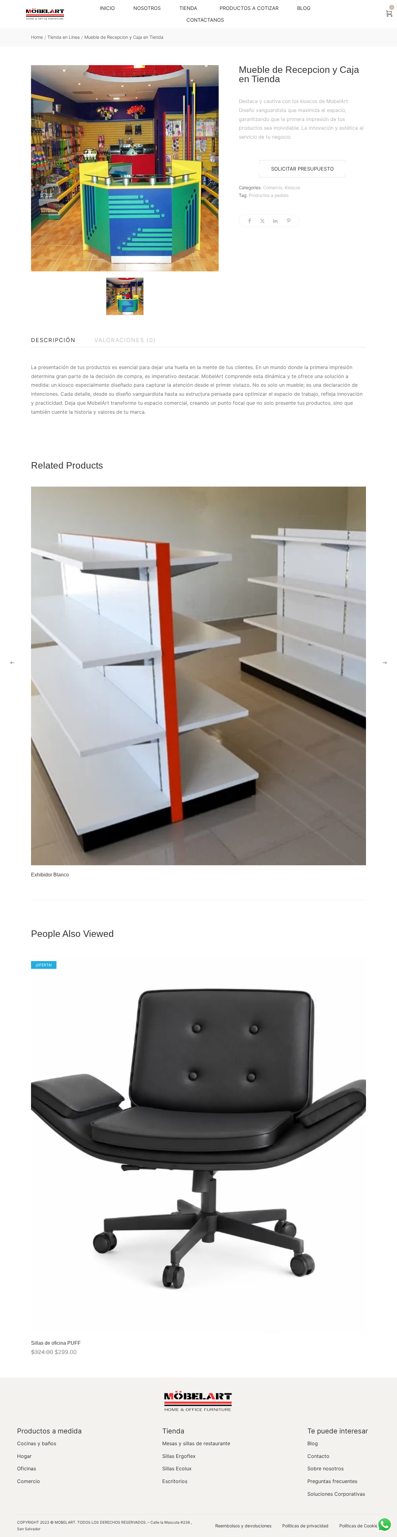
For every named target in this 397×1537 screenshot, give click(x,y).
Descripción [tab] (53, 340)
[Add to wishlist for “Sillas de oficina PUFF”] (342, 1326)
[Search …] (373, 14)
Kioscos (292, 187)
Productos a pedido (268, 195)
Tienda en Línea (63, 37)
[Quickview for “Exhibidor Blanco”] (198, 676)
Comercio (272, 187)
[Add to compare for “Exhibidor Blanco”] (358, 857)
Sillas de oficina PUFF (56, 1343)
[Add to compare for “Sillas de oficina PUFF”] (358, 1326)
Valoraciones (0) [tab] (125, 340)
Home (37, 37)
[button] (302, 168)
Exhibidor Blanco (50, 874)
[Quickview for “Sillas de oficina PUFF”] (198, 1144)
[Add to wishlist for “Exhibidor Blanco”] (342, 857)
